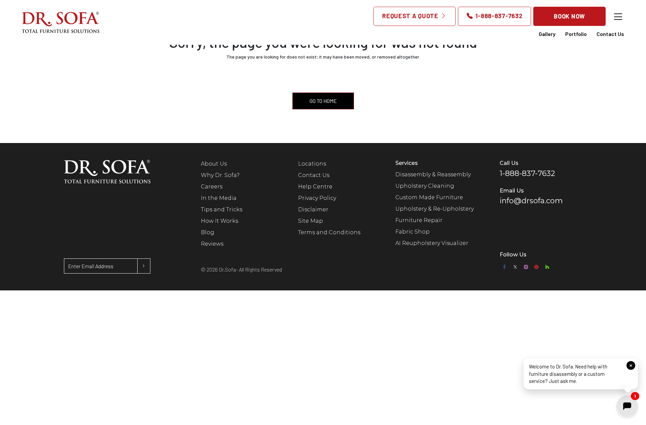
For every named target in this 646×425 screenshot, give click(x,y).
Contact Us (610, 34)
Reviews (212, 244)
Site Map (310, 221)
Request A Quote (411, 16)
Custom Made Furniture (429, 197)
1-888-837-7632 (498, 16)
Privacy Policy (317, 198)
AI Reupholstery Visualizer (431, 243)
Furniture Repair (418, 220)
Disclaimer (313, 209)
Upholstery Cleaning (424, 186)
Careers (211, 186)
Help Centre (315, 186)
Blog (207, 232)
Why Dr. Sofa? (220, 175)
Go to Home (323, 101)
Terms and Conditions (329, 232)
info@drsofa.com (531, 200)
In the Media (219, 198)
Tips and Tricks (221, 209)
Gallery (547, 34)
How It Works (219, 221)
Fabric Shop (412, 231)
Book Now (569, 16)
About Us (214, 164)
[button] (581, 375)
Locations (312, 164)
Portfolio (576, 34)
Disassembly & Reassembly (433, 174)
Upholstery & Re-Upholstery (434, 209)
